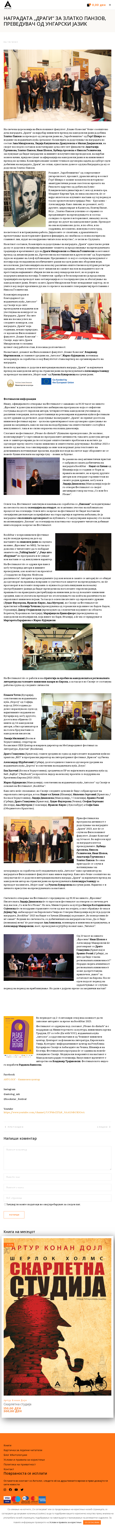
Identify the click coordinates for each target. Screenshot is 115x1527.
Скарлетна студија (18, 1404)
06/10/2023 (11, 42)
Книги (7, 1445)
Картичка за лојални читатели (23, 1450)
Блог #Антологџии (15, 1455)
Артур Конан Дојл (15, 1400)
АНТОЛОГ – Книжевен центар (22, 1079)
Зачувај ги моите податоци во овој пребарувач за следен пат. (43, 1204)
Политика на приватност (20, 1464)
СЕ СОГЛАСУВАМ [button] (92, 1522)
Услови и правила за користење (24, 1459)
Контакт (9, 1469)
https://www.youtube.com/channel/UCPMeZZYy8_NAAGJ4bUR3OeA (44, 1112)
